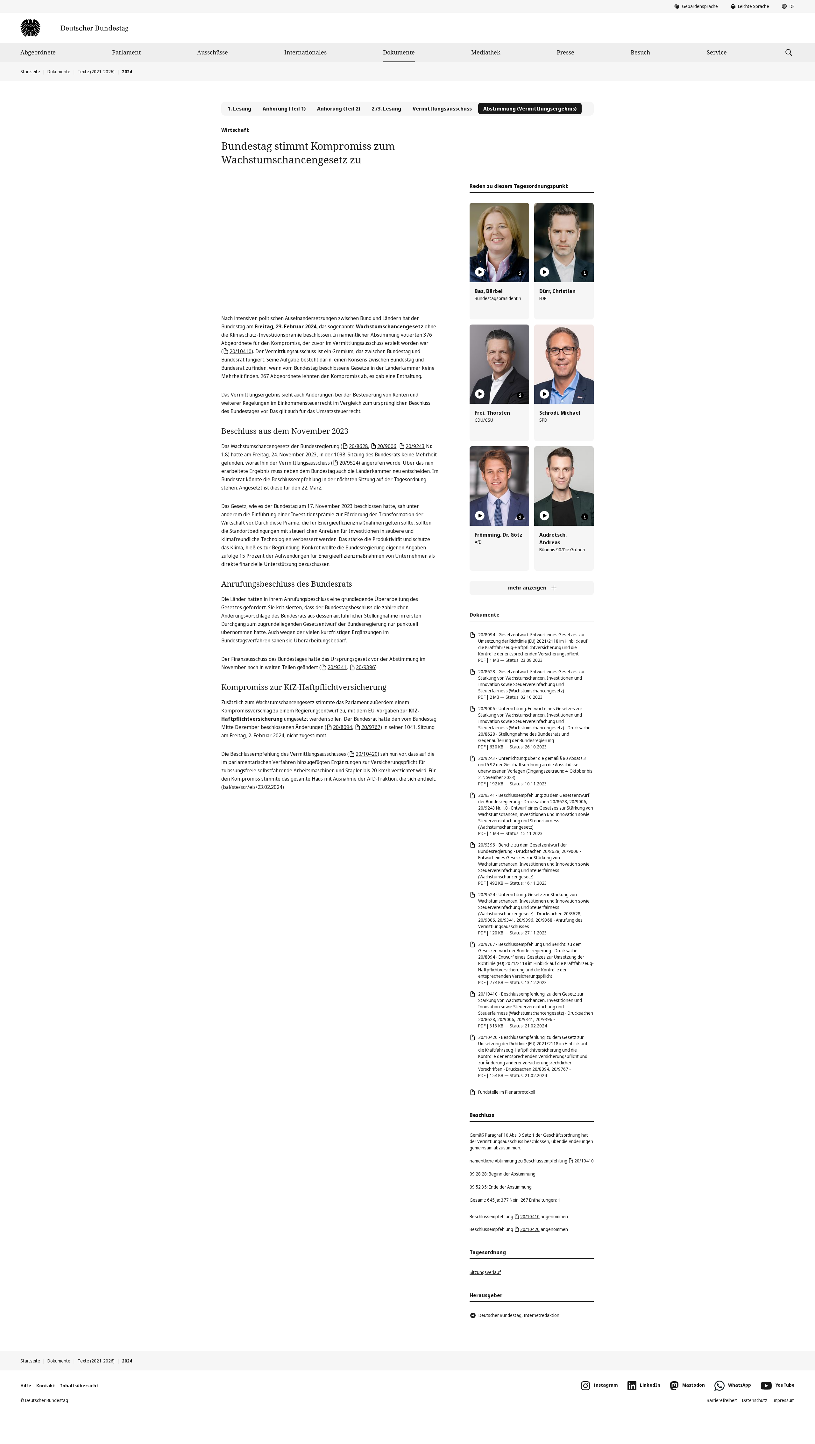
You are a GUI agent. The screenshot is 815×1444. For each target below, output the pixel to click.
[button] (787, 6)
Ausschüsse (212, 52)
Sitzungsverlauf (485, 1272)
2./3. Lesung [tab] (386, 108)
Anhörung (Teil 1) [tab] (284, 108)
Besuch (640, 52)
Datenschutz (754, 1400)
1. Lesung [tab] (239, 108)
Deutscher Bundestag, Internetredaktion (518, 1315)
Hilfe (25, 1386)
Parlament (126, 52)
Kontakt (45, 1386)
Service (717, 52)
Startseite (30, 71)
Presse (565, 52)
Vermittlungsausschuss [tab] (442, 108)
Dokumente (399, 52)
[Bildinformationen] (520, 273)
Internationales (305, 52)
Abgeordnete (38, 52)
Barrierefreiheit (722, 1400)
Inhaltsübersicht (79, 1386)
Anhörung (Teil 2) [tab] (338, 108)
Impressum (783, 1400)
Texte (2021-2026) (96, 71)
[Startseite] (74, 28)
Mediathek (485, 52)
